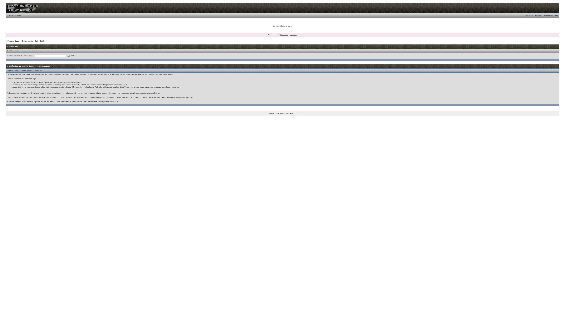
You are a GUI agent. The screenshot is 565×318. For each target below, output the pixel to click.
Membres (538, 15)
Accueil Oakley (15, 15)
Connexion (284, 35)
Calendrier (529, 15)
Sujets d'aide (27, 41)
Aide (556, 15)
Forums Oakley (14, 41)
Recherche (548, 15)
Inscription (293, 35)
